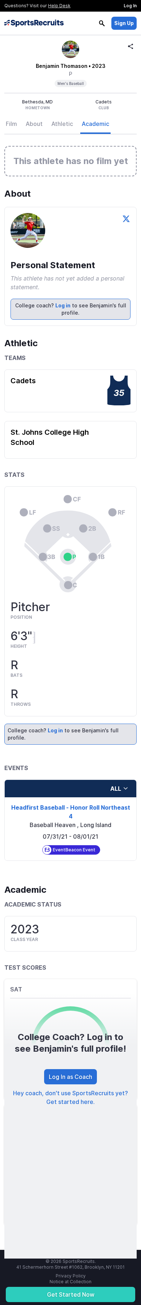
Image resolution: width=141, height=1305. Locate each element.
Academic (95, 123)
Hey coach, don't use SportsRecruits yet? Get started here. (70, 1097)
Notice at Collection (70, 1281)
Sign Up (124, 23)
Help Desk (59, 5)
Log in (62, 305)
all (115, 788)
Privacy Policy (71, 1276)
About (34, 123)
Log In (130, 5)
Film (11, 123)
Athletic (62, 123)
